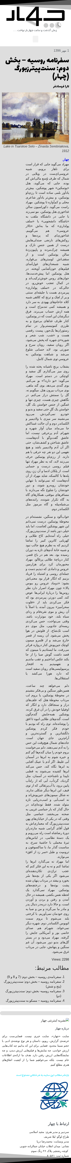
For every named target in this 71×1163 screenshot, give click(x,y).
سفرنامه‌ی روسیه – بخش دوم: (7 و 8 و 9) (34, 977)
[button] (35, 39)
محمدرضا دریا (44, 1141)
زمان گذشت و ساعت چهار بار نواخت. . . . (35, 30)
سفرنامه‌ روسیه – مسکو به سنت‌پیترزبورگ (33, 1000)
